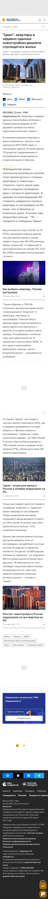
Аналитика (17, 791)
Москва (16, 636)
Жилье (7, 636)
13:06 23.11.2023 (10, 27)
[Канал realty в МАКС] (8, 775)
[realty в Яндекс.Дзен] (18, 775)
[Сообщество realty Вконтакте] (28, 775)
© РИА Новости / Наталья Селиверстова (17, 85)
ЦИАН (26, 636)
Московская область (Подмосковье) (20, 641)
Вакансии (7, 806)
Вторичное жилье (35, 645)
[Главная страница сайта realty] (16, 19)
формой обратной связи (13, 876)
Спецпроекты (9, 795)
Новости (6, 791)
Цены (6, 645)
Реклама (22, 795)
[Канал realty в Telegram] (39, 775)
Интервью (29, 791)
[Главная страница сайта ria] (3, 19)
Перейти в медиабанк (11, 87)
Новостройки (18, 645)
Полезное (41, 791)
